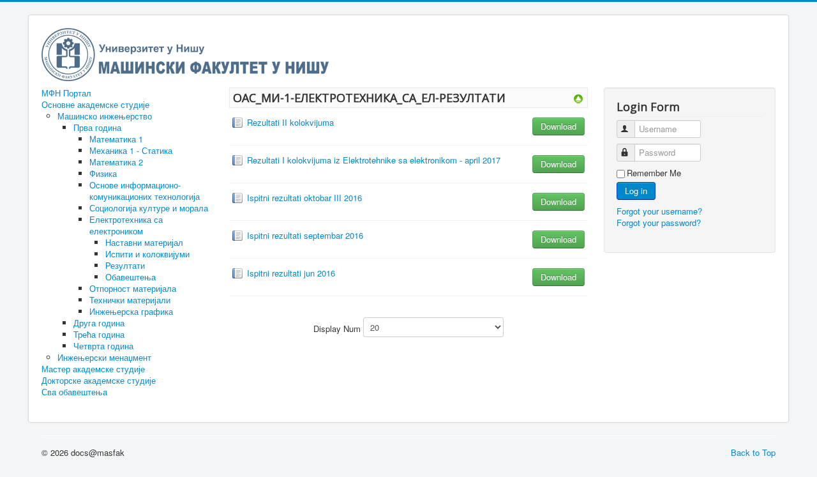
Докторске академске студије (98, 380)
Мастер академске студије (93, 369)
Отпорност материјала (132, 288)
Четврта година (103, 346)
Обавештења (130, 277)
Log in (636, 191)
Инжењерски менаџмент (104, 357)
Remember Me (654, 173)
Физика (103, 173)
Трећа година (98, 334)
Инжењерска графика (131, 311)
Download (558, 126)
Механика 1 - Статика (130, 150)
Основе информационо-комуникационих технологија (144, 190)
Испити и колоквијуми (147, 254)
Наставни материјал (144, 242)
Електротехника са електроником (126, 225)
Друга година (98, 323)
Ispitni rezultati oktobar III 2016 (304, 198)
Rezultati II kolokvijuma (290, 122)
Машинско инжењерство (104, 116)
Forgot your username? (659, 211)
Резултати (125, 265)
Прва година (97, 127)
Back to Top (753, 452)
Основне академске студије (95, 104)
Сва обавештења (74, 392)
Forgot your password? (659, 222)
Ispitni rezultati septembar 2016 (305, 235)
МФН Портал (66, 93)
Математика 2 (116, 162)
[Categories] (578, 97)
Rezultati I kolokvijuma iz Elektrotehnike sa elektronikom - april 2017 (373, 160)
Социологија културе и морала (148, 208)
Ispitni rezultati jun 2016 (291, 273)
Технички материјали (129, 300)
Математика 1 (116, 139)
